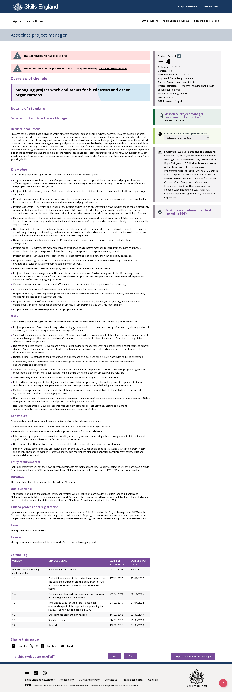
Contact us (111, 679)
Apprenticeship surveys (176, 20)
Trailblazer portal (132, 679)
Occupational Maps (187, 6)
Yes (114, 655)
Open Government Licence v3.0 (85, 685)
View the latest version (113, 68)
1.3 (14, 602)
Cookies (153, 679)
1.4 (14, 593)
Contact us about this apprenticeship (185, 133)
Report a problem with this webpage (193, 656)
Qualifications (210, 6)
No (130, 655)
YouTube (27, 673)
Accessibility (67, 679)
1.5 (14, 578)
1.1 (14, 619)
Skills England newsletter (40, 679)
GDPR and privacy (89, 679)
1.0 (14, 625)
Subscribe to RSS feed (206, 20)
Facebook (52, 646)
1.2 (14, 614)
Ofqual (178, 101)
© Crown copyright (196, 685)
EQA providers (150, 20)
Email (70, 646)
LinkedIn (22, 646)
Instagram (44, 673)
